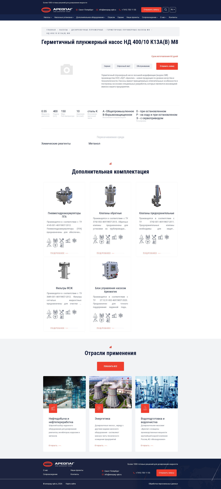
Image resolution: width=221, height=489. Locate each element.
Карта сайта (71, 484)
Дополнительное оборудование (90, 17)
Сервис (121, 17)
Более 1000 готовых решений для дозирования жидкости (65, 3)
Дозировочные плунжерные (87, 30)
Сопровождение (149, 17)
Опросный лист (123, 66)
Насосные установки (63, 17)
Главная (51, 30)
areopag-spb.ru (51, 484)
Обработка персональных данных (163, 484)
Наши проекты (132, 17)
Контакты (173, 17)
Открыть (53, 445)
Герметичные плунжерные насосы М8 (128, 30)
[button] (166, 9)
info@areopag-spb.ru (107, 10)
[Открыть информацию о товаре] (64, 219)
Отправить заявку (151, 10)
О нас (162, 17)
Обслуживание (143, 66)
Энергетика (102, 418)
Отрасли (111, 17)
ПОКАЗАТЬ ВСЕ (110, 366)
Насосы (47, 17)
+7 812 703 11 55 (129, 10)
